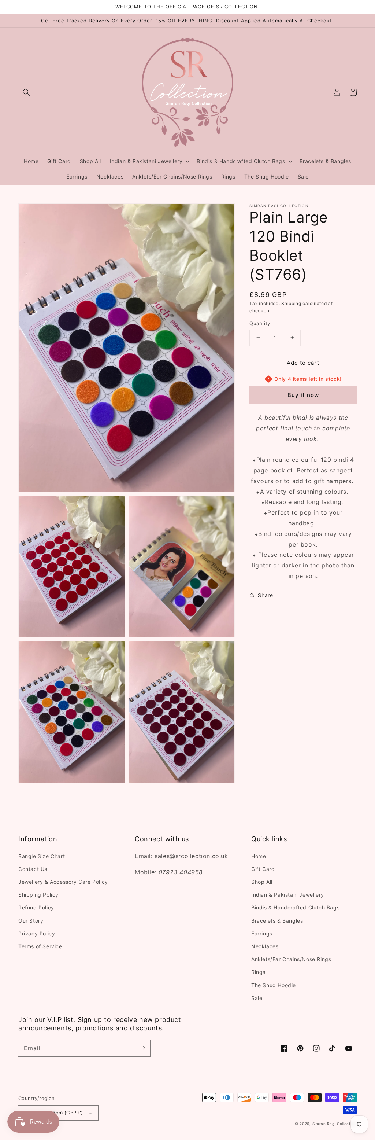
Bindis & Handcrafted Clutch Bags (295, 907)
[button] (26, 92)
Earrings (261, 933)
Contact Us (32, 869)
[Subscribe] (142, 1048)
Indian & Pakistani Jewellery (287, 894)
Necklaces (264, 946)
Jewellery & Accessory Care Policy (63, 882)
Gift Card (263, 869)
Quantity (259, 323)
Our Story (30, 920)
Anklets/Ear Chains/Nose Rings (291, 959)
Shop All (261, 882)
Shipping (291, 303)
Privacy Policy (36, 933)
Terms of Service (40, 946)
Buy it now (303, 394)
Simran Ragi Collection (334, 1123)
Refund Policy (36, 907)
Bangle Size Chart (41, 856)
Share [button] (265, 595)
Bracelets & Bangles (277, 920)
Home (258, 856)
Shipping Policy (38, 894)
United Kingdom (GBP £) (53, 1112)
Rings (258, 972)
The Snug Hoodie (273, 985)
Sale (256, 998)
